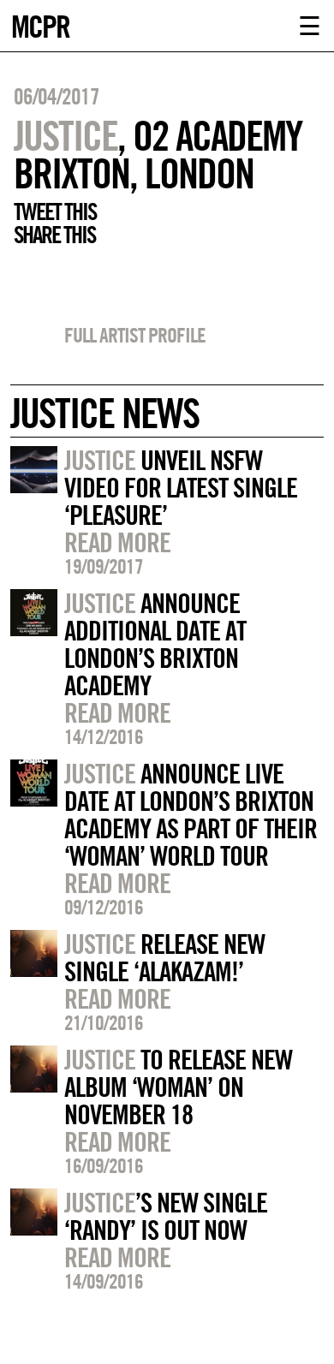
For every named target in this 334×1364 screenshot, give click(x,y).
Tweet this (55, 211)
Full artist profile (135, 335)
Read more (117, 542)
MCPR (40, 24)
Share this (54, 234)
